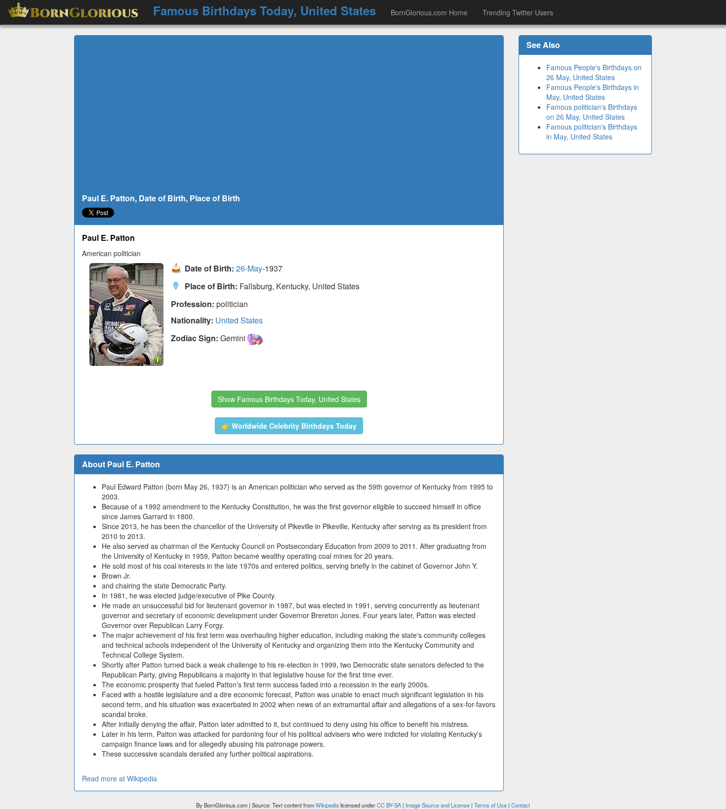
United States (239, 320)
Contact (520, 805)
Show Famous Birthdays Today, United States (289, 399)
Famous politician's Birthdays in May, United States (591, 131)
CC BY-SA (389, 805)
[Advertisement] (289, 114)
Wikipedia (327, 805)
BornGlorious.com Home (429, 12)
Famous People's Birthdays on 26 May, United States (594, 72)
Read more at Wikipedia (119, 778)
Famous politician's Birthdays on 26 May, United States (591, 112)
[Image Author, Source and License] (157, 359)
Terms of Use (491, 805)
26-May (249, 268)
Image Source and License (437, 805)
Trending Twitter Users (518, 12)
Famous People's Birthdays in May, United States (592, 92)
